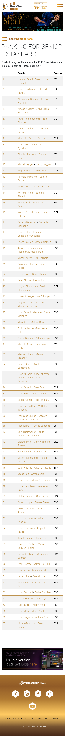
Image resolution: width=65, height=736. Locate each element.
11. (4, 170)
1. (4, 79)
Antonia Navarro (42, 467)
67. (4, 623)
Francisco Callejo (27, 544)
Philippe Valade (26, 496)
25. (4, 286)
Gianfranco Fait (26, 264)
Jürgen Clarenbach (28, 286)
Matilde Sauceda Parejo (30, 251)
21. (4, 257)
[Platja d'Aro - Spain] (32, 21)
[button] (32, 39)
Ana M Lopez (40, 576)
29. (4, 322)
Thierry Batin (24, 202)
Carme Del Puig (41, 563)
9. (4, 154)
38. (4, 399)
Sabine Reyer (38, 322)
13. (4, 186)
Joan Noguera (25, 617)
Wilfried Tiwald (26, 192)
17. (4, 222)
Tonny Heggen (43, 164)
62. (4, 592)
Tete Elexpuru (41, 399)
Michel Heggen (26, 164)
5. (4, 118)
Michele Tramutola (28, 176)
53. (4, 518)
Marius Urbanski (26, 354)
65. (4, 610)
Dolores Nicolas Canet (29, 419)
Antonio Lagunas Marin (30, 248)
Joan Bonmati (25, 592)
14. (4, 192)
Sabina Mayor (43, 338)
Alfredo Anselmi (26, 108)
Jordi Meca (24, 610)
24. (4, 280)
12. (4, 176)
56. (4, 544)
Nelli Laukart (41, 257)
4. (4, 108)
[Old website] (32, 659)
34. (4, 364)
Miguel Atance (25, 170)
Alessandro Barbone (28, 99)
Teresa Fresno (42, 502)
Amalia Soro (37, 473)
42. (4, 431)
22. (4, 264)
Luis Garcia (24, 604)
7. (4, 138)
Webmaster (54, 718)
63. (4, 598)
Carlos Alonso (25, 399)
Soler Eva (39, 387)
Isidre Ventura (25, 451)
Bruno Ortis (24, 186)
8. (4, 144)
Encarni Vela (38, 604)
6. (4, 128)
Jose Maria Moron (27, 486)
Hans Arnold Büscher (29, 118)
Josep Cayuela (25, 241)
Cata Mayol (41, 598)
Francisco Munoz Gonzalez (32, 415)
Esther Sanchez (43, 592)
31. (4, 338)
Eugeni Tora (24, 570)
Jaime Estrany (25, 598)
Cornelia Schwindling (29, 235)
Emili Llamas (24, 563)
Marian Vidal (39, 570)
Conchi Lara (44, 138)
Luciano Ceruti (25, 79)
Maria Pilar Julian (41, 480)
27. (4, 302)
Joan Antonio (25, 387)
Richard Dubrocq (26, 554)
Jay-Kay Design (39, 726)
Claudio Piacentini (27, 154)
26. (4, 296)
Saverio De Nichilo (27, 222)
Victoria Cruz (41, 617)
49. (4, 486)
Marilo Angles (39, 610)
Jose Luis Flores (26, 528)
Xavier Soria (24, 274)
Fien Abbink (39, 280)
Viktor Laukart (25, 257)
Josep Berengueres (28, 457)
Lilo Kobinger (43, 296)
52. (4, 508)
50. (4, 496)
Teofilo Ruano (25, 538)
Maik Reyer (23, 322)
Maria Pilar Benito (27, 306)
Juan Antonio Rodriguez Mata (34, 373)
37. (4, 393)
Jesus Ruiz (23, 473)
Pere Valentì (24, 582)
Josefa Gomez (43, 241)
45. (4, 457)
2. (4, 89)
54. (4, 528)
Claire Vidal (42, 496)
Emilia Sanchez (42, 425)
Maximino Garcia (27, 138)
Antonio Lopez (25, 502)
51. (4, 502)
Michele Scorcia (26, 344)
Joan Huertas (25, 467)
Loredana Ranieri (41, 186)
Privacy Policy (42, 718)
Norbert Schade (26, 212)
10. (4, 164)
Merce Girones (39, 393)
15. (4, 202)
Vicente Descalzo (27, 623)
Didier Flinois (24, 441)
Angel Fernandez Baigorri (31, 302)
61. (4, 582)
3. (4, 99)
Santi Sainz (24, 480)
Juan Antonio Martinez (30, 312)
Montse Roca (41, 451)
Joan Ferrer (24, 393)
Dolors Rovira (42, 170)
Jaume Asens (25, 364)
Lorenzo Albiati (26, 128)
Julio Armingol (25, 518)
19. (4, 241)
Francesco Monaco (28, 89)
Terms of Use (29, 718)
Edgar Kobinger (26, 296)
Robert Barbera (26, 338)
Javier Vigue (24, 576)
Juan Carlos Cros (27, 406)
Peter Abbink (24, 280)
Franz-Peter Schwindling (31, 232)
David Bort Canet (27, 431)
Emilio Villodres (26, 328)
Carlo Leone (24, 144)
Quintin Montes (26, 508)
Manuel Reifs (25, 425)
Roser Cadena (39, 274)
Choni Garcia (41, 538)
